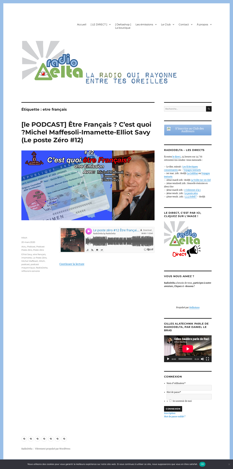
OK (202, 464)
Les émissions (144, 24)
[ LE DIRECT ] (99, 24)
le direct (176, 156)
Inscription (169, 413)
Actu (23, 246)
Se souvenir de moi (182, 401)
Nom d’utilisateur (176, 383)
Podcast (31, 246)
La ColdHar (192, 173)
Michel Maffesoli (29, 261)
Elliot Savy (26, 254)
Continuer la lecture (71, 264)
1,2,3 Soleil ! (191, 196)
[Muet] (202, 359)
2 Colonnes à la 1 (192, 190)
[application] (188, 348)
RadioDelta (42, 267)
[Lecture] (168, 359)
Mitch (24, 237)
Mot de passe (174, 392)
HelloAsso (194, 307)
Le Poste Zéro (40, 257)
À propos (202, 24)
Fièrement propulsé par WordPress (52, 448)
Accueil (81, 24)
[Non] (229, 464)
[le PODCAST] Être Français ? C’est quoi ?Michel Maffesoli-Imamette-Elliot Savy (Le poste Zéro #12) (86, 132)
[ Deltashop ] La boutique (123, 26)
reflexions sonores (30, 271)
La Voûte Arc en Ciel (201, 180)
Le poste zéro (191, 193)
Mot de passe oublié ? (174, 416)
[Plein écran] (207, 359)
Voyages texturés (192, 170)
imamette (26, 257)
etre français (39, 254)
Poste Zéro (38, 250)
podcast (25, 264)
